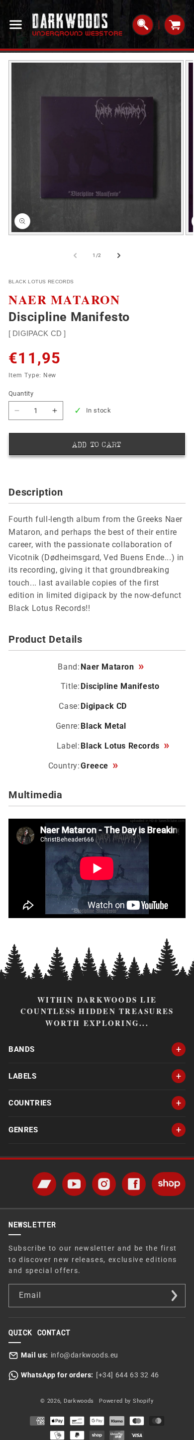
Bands (21, 1049)
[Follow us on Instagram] (104, 1184)
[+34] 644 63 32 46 (127, 1375)
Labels (22, 1076)
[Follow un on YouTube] (74, 1184)
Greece (99, 766)
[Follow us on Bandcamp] (44, 1184)
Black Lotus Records (125, 746)
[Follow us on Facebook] (134, 1184)
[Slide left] (75, 255)
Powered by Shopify (126, 1401)
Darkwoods (79, 1401)
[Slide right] (119, 255)
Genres (23, 1129)
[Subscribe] (174, 1295)
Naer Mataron (112, 667)
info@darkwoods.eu (84, 1355)
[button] (17, 24)
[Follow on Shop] (169, 1184)
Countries (29, 1103)
